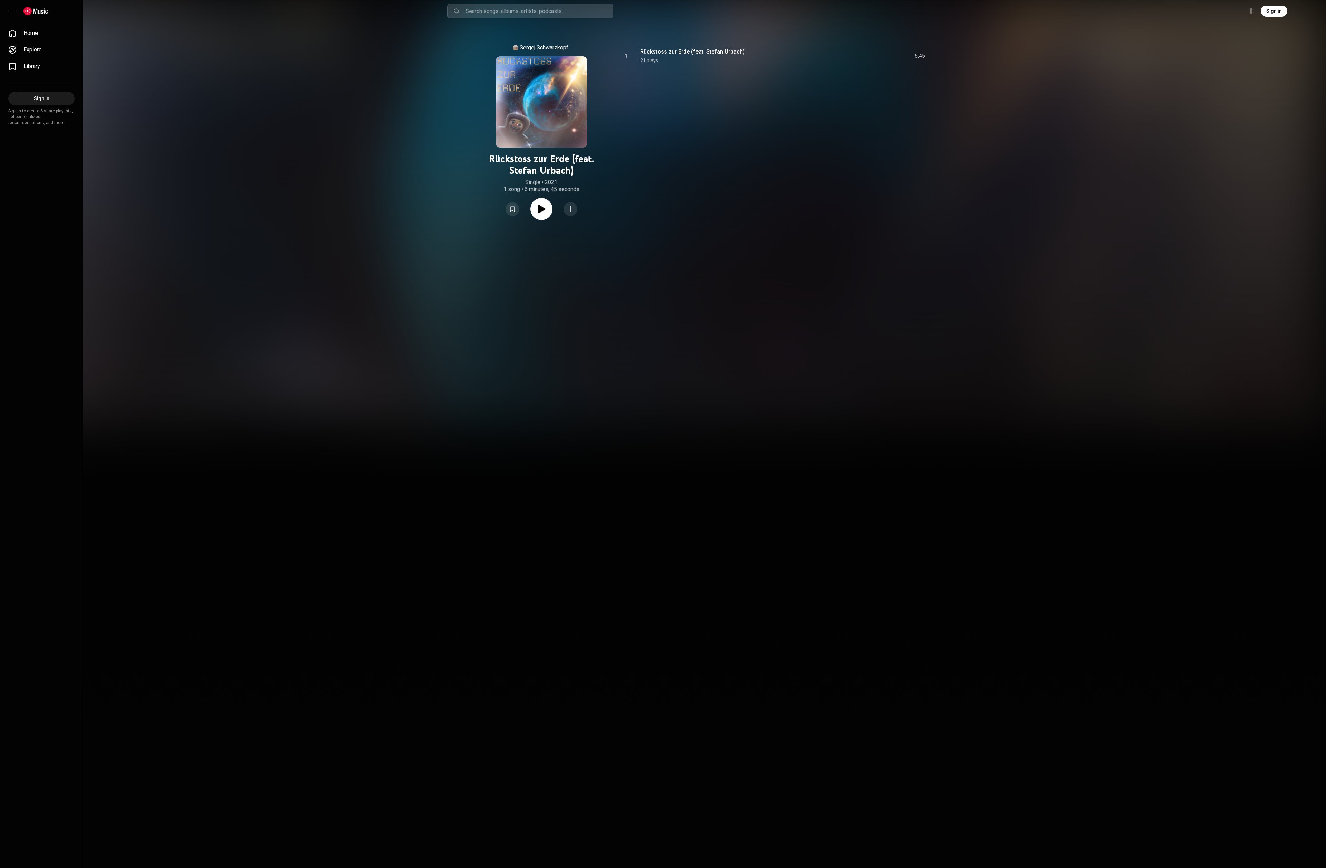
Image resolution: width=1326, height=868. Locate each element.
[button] (512, 209)
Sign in (1274, 11)
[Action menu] (570, 209)
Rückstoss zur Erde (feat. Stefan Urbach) (692, 51)
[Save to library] (512, 209)
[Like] (864, 56)
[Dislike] (879, 56)
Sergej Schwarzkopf (544, 47)
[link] (41, 33)
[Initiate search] (456, 11)
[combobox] (539, 11)
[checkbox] (920, 56)
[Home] (35, 11)
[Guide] (12, 11)
